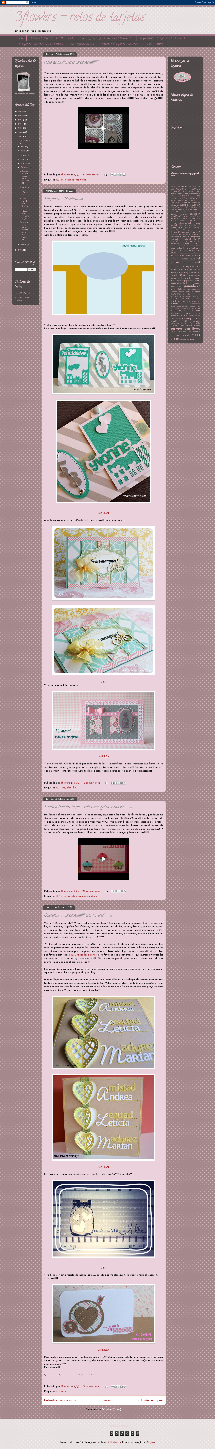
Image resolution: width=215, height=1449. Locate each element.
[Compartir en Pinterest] (124, 174)
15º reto (184, 189)
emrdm (188, 278)
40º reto (181, 216)
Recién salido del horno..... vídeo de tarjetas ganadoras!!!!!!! (88, 807)
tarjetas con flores (185, 328)
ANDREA (103, 756)
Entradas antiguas (150, 1400)
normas (100, 1375)
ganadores (73, 180)
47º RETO (175, 221)
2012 (20, 250)
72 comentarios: (91, 1386)
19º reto (60, 896)
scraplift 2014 (193, 319)
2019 (20, 112)
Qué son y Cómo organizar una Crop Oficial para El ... (107, 38)
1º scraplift (191, 196)
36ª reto (185, 210)
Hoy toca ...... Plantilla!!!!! (63, 199)
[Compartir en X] (118, 174)
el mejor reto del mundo (185, 262)
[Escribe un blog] (115, 174)
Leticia (181, 292)
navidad (185, 299)
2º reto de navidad (189, 203)
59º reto (194, 234)
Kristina (174, 292)
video (196, 335)
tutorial (185, 335)
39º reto (178, 212)
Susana (181, 326)
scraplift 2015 (179, 321)
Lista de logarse (154, 44)
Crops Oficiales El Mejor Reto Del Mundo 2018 (163, 38)
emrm (179, 281)
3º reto (187, 212)
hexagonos (186, 289)
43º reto (174, 218)
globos (173, 289)
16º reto (191, 189)
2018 (20, 116)
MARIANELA (176, 297)
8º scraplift (179, 246)
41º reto (189, 216)
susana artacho (193, 326)
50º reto (184, 228)
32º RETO (186, 207)
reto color (190, 311)
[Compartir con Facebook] (121, 174)
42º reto (196, 216)
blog (21, 38)
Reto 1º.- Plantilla (23, 293)
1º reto (179, 194)
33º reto (194, 207)
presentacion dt (177, 306)
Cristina (191, 251)
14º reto (177, 189)
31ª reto (178, 207)
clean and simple (189, 248)
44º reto (181, 218)
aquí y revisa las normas (83, 955)
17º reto (197, 189)
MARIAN (103, 513)
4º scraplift (190, 225)
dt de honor (184, 255)
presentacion (195, 304)
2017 (20, 120)
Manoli (180, 294)
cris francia (180, 251)
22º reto (185, 198)
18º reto (174, 191)
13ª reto (194, 187)
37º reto (193, 210)
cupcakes (71, 896)
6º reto (179, 241)
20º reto (61, 180)
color (198, 248)
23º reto (193, 198)
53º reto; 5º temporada (191, 230)
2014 (20, 132)
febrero (25, 168)
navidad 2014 (195, 299)
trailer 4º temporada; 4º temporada (184, 332)
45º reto (189, 218)
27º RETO (186, 200)
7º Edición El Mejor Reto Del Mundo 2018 (51, 38)
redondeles (185, 309)
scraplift (180, 318)
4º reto (173, 223)
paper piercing (194, 301)
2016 (20, 124)
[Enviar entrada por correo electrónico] (105, 175)
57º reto (178, 234)
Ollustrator (114, 1442)
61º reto (192, 239)
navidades (175, 301)
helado (179, 289)
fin (184, 283)
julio (23, 147)
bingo (173, 248)
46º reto (196, 218)
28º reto (194, 200)
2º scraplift (191, 205)
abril (23, 159)
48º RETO (184, 221)
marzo (24, 163)
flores (189, 283)
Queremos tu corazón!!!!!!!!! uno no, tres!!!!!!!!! (78, 916)
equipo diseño (176, 283)
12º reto (188, 187)
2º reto (177, 203)
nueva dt (184, 301)
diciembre (25, 140)
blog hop (178, 248)
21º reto (60, 788)
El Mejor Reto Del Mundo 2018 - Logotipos (41, 44)
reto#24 (187, 313)
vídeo (83, 180)
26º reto (178, 200)
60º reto (184, 239)
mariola (187, 296)
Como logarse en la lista (82, 44)
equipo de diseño (191, 281)
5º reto (183, 237)
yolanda (190, 339)
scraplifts (188, 323)
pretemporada (190, 306)
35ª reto (178, 210)
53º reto (178, 230)
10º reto (174, 187)
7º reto (194, 243)
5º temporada (194, 237)
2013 (20, 136)
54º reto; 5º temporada (180, 232)
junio (23, 151)
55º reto (193, 232)
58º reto (186, 234)
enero (24, 245)
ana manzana (195, 246)
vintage (183, 339)
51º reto (192, 228)
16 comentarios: (91, 175)
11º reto (181, 187)
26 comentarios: (91, 891)
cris (172, 251)
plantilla (71, 788)
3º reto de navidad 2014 (188, 214)
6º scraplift (191, 241)
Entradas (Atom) (111, 1409)
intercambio (195, 289)
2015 (20, 128)
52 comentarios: (91, 783)
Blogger (150, 1442)
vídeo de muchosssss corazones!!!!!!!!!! (71, 63)
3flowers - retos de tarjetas (80, 18)
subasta (174, 326)
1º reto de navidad (190, 194)
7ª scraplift (185, 243)
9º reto (186, 246)
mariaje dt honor (192, 294)
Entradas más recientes (60, 1400)
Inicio (107, 1400)
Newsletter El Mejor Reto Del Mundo (120, 44)
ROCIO (184, 316)
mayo (24, 155)
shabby (197, 323)
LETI (103, 682)
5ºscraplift (175, 239)
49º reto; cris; (194, 221)
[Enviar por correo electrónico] (112, 174)
